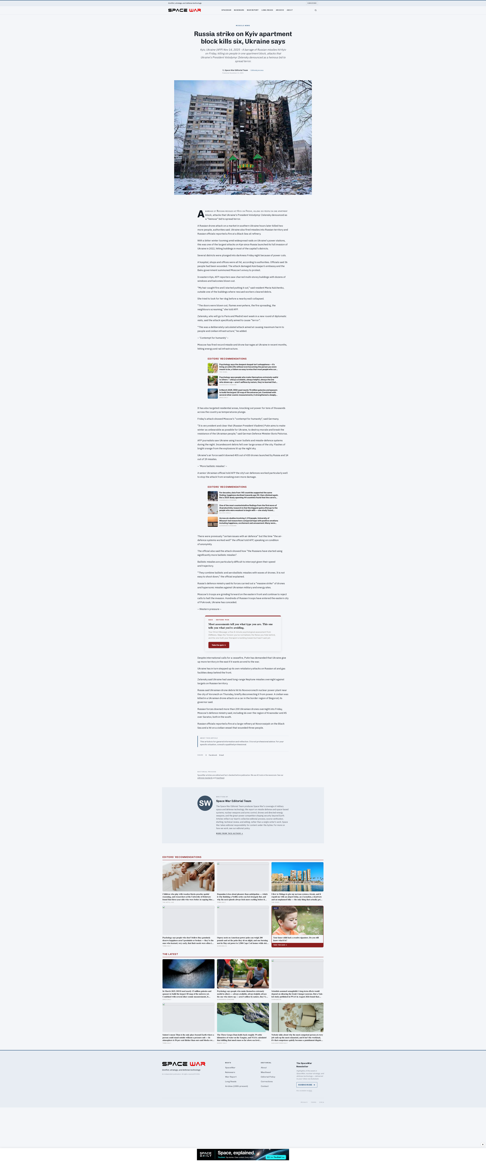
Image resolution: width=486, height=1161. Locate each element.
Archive (280, 10)
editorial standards (205, 778)
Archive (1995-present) (236, 1086)
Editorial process (257, 70)
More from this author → (229, 833)
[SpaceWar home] (184, 10)
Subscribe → (306, 1085)
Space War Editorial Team (236, 70)
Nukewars (239, 10)
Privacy (304, 1102)
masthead (220, 778)
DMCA (321, 1102)
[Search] (315, 10)
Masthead (266, 1072)
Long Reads (267, 10)
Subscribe (312, 3)
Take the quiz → (219, 645)
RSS (310, 1091)
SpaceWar (226, 10)
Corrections (267, 1081)
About (290, 10)
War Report (253, 10)
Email (221, 755)
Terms (313, 1102)
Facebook (213, 755)
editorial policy (243, 828)
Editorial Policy (268, 1077)
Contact (265, 1086)
